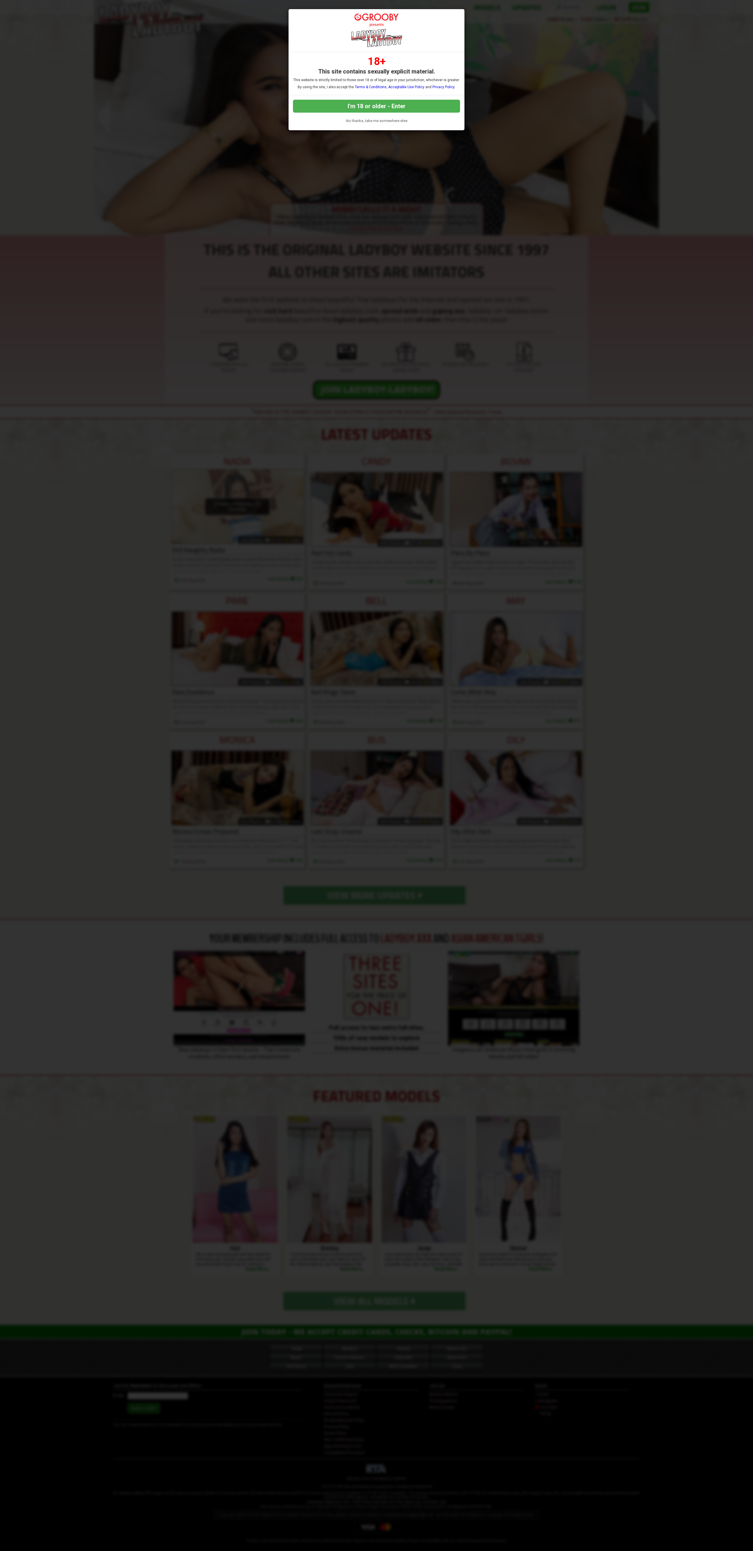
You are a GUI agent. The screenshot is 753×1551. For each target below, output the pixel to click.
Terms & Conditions (371, 87)
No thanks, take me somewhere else (376, 120)
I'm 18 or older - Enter (377, 106)
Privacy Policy (443, 87)
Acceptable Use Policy (406, 87)
